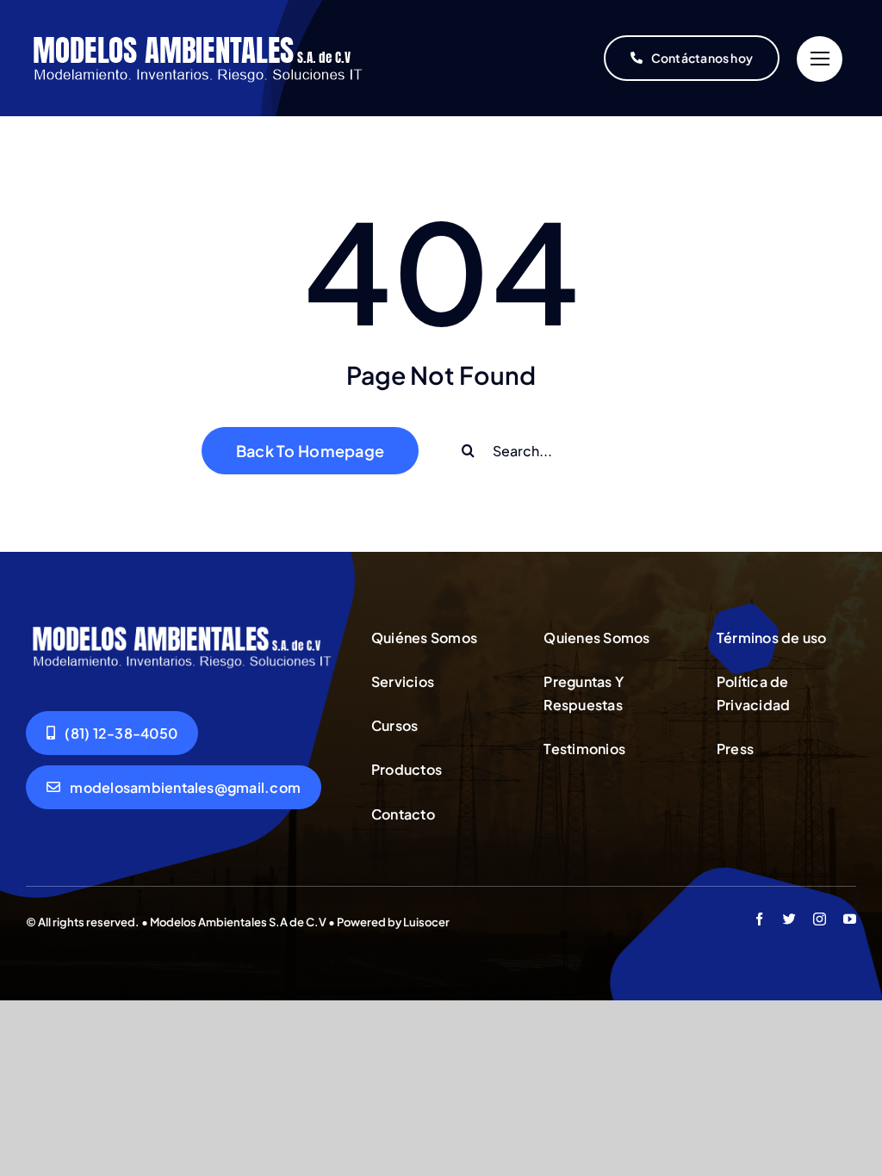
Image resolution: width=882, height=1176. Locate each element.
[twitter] (789, 919)
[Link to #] (819, 59)
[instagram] (819, 919)
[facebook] (759, 919)
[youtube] (849, 919)
